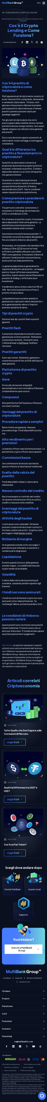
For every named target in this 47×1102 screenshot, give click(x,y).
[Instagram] (20, 1046)
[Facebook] (7, 1046)
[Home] (12, 3)
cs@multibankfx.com (23, 1041)
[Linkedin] (13, 1046)
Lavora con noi (24, 982)
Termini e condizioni (11, 1067)
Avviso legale (28, 1067)
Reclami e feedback (34, 978)
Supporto (18, 978)
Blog (3, 19)
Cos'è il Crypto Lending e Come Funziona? (31, 20)
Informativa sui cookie (32, 1064)
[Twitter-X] (27, 1046)
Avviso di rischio (10, 1070)
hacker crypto (25, 533)
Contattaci (7, 978)
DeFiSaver (23, 343)
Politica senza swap (27, 1070)
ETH (20, 248)
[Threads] (40, 1046)
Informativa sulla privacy (11, 1064)
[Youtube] (34, 1046)
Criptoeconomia (12, 19)
